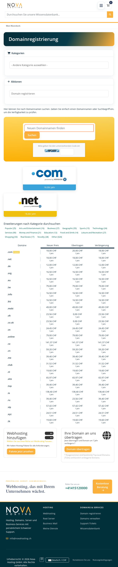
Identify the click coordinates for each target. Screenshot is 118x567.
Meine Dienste (50, 528)
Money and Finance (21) (30, 232)
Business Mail (50, 523)
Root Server (49, 518)
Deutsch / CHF (58, 560)
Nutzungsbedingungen (102, 560)
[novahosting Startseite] (18, 510)
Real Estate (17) (27, 237)
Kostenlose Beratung (102, 485)
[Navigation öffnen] (101, 5)
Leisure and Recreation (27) (93, 232)
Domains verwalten (90, 518)
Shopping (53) (11, 237)
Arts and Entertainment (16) (31, 228)
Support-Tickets (88, 523)
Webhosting (49, 513)
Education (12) (50, 232)
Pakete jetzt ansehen (21, 451)
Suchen (32, 135)
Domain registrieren (90, 513)
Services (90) (10, 232)
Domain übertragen (78, 449)
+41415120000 (76, 488)
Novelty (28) (43, 237)
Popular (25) (10, 228)
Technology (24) (100, 228)
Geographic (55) (69, 228)
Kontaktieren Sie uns (81, 560)
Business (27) (53, 228)
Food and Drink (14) (69, 232)
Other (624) (57, 237)
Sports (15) (85, 228)
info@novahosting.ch (20, 538)
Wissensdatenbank (90, 528)
